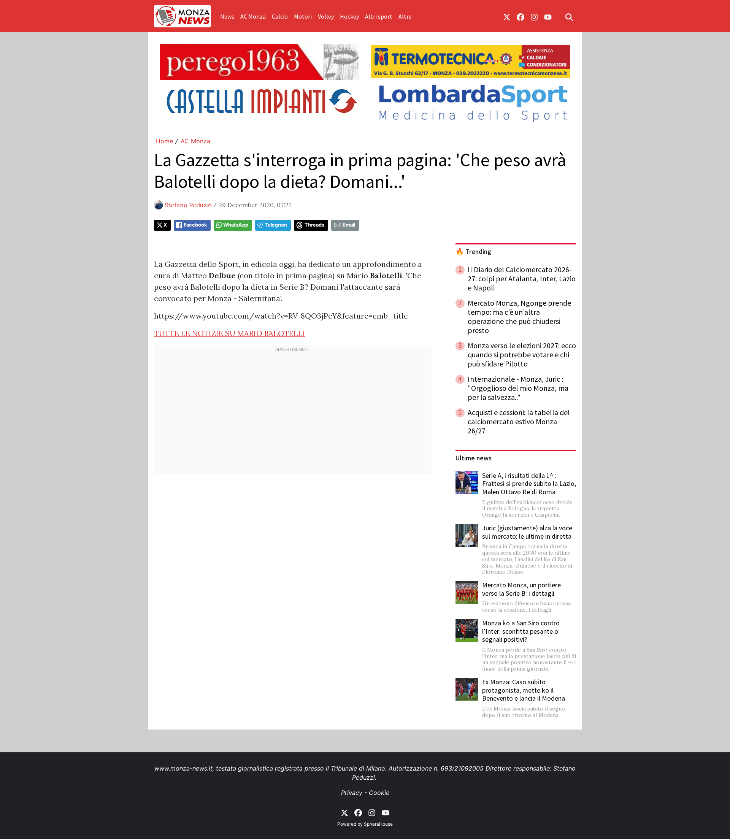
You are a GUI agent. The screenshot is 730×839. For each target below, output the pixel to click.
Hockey (349, 16)
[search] (569, 16)
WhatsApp (235, 225)
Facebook (195, 225)
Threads (314, 225)
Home (164, 141)
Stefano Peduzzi (188, 205)
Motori (303, 16)
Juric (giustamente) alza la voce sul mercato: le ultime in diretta (527, 532)
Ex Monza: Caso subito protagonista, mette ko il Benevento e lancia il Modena (523, 690)
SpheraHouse (378, 824)
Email (349, 225)
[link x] (507, 16)
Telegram (276, 225)
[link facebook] (520, 16)
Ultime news (473, 458)
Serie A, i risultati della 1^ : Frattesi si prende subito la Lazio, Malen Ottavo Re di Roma (529, 483)
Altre (405, 16)
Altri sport (378, 16)
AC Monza (253, 16)
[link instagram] (534, 16)
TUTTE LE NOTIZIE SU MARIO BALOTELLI (229, 333)
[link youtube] (548, 16)
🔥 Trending (473, 251)
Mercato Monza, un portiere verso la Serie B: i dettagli (521, 589)
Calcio (280, 16)
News (227, 16)
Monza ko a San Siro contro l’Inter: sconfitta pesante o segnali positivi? (521, 631)
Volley (326, 16)
